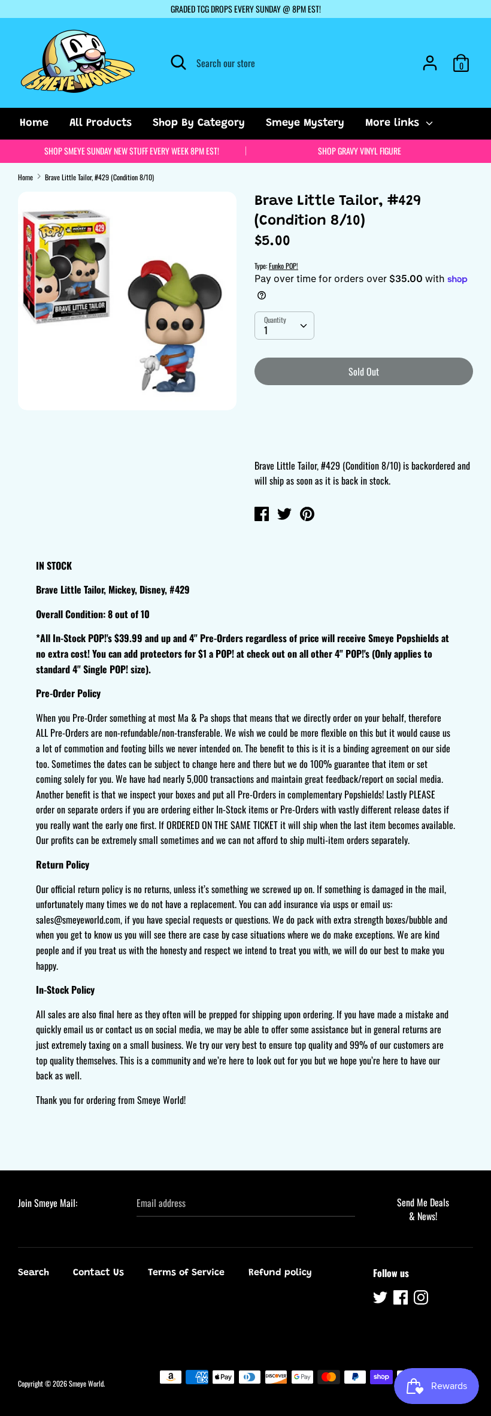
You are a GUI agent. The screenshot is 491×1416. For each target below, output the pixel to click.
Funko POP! (283, 266)
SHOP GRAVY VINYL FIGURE (359, 150)
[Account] (430, 58)
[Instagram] (422, 1299)
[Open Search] (178, 62)
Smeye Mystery (305, 123)
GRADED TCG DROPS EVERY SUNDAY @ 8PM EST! (246, 8)
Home (34, 123)
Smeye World (86, 1383)
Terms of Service (186, 1273)
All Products (100, 123)
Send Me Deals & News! (423, 1209)
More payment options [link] (364, 436)
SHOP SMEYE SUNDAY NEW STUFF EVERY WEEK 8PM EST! (131, 150)
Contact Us (98, 1273)
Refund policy (280, 1273)
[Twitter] (381, 1299)
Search (33, 1273)
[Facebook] (401, 1299)
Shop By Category (199, 123)
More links (394, 123)
